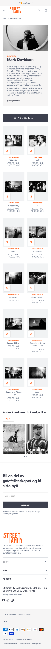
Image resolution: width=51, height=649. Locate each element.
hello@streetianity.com (12, 595)
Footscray (13, 160)
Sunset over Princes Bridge (13, 393)
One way (13, 297)
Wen (37, 392)
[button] (6, 10)
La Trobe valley (13, 206)
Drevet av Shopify (24, 614)
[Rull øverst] (48, 646)
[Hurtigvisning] (7, 150)
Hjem (5, 19)
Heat (37, 160)
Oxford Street (36, 297)
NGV (13, 251)
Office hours (37, 251)
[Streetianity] (15, 10)
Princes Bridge (13, 343)
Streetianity (13, 614)
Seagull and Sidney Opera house (37, 344)
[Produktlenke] (13, 146)
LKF (36, 206)
